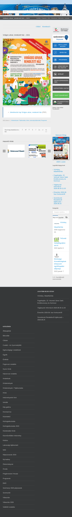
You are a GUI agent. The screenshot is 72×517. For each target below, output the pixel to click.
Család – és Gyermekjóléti (12, 345)
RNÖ (4, 483)
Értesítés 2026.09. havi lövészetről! (60, 193)
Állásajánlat (7, 331)
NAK (4, 450)
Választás (6, 497)
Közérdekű (6, 417)
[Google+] (36, 129)
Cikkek (5, 340)
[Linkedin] (39, 129)
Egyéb (5, 355)
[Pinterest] (29, 129)
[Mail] (46, 131)
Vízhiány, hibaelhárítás (58, 170)
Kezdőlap (38, 18)
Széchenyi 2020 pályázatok (12, 488)
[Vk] (46, 129)
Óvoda (5, 469)
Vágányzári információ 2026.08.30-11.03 (60, 186)
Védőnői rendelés (9, 507)
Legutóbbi (60, 217)
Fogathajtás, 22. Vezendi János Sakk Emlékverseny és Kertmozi (61, 178)
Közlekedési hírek (9, 431)
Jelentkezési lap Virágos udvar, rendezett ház (26, 112)
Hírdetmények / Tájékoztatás (57, 18)
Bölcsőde (6, 336)
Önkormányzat (8, 464)
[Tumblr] (32, 129)
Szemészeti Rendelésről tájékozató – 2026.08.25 (58, 200)
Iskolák (5, 402)
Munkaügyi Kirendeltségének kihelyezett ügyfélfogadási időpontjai (60, 264)
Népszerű (55, 217)
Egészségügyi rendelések (12, 350)
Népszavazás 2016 (9, 455)
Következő (46, 27)
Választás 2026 (8, 502)
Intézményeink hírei (10, 397)
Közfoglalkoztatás (9, 421)
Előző (38, 27)
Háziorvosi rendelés (10, 374)
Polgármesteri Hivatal (10, 474)
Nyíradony (6, 459)
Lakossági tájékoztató (35, 120)
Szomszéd (6, 493)
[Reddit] (42, 129)
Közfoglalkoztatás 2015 (11, 426)
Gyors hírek (7, 369)
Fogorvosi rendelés (9, 364)
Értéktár (5, 359)
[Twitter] (26, 129)
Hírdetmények (8, 383)
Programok (44, 18)
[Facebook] (22, 129)
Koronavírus (7, 412)
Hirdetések (6, 378)
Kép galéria (7, 407)
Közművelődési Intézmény (12, 436)
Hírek (49, 18)
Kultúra (5, 440)
